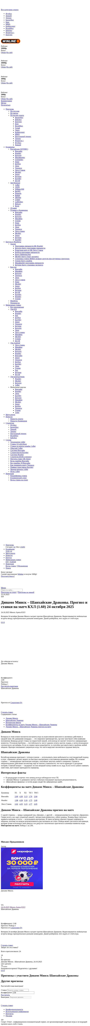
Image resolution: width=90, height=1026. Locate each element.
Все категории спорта (9, 10)
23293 (22, 547)
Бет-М (17, 181)
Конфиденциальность (14, 1009)
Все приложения (17, 307)
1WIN (17, 187)
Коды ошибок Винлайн (19, 461)
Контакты (9, 1014)
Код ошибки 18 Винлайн (20, 463)
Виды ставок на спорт (19, 480)
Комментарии (6, 101)
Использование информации (17, 1012)
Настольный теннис (23, 136)
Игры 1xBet (15, 471)
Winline (20, 574)
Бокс (7, 22)
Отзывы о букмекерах (19, 210)
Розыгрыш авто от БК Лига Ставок (29, 250)
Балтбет (18, 179)
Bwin (17, 206)
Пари (17, 162)
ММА (8, 24)
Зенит (17, 174)
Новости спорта (16, 419)
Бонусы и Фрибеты (13, 242)
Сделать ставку (7, 712)
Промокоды (15, 303)
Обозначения (22, 566)
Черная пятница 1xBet (19, 469)
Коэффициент (6, 993)
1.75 (30, 800)
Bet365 (17, 191)
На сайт (9, 53)
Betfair (17, 195)
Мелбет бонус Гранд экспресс (27, 257)
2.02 (16, 804)
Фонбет (18, 153)
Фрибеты (14, 301)
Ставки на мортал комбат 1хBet (23, 446)
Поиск (8, 568)
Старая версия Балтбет (19, 453)
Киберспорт (10, 26)
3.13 (25, 796)
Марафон (18, 219)
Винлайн (18, 151)
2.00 (16, 796)
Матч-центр (10, 415)
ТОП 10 (9, 551)
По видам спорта (17, 115)
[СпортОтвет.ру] (19, 8)
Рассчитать (5, 995)
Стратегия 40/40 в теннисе (21, 457)
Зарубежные (15, 183)
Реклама (9, 1016)
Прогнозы (10, 109)
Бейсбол (9, 30)
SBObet (18, 198)
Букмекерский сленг (18, 478)
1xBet (17, 185)
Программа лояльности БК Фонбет (29, 246)
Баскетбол (10, 20)
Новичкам (10, 474)
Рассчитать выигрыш (9, 686)
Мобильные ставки (13, 305)
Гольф (17, 128)
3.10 (25, 800)
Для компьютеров (17, 377)
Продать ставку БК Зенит (20, 459)
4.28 (21, 800)
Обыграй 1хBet (16, 448)
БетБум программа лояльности (27, 252)
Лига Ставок (20, 170)
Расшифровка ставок (18, 476)
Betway (18, 204)
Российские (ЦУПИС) (19, 149)
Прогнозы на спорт (8, 592)
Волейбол (9, 28)
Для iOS (13, 309)
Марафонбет (20, 158)
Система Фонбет (17, 455)
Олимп (18, 221)
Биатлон (9, 35)
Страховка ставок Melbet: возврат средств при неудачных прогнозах (42, 259)
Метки (3, 103)
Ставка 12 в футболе (18, 444)
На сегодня (14, 111)
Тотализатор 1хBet (17, 442)
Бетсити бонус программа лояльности (30, 248)
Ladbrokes (19, 202)
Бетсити (18, 155)
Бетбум (18, 164)
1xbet (17, 412)
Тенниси (18, 168)
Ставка (4, 990)
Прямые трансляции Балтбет (21, 467)
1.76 (30, 796)
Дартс (17, 130)
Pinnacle (18, 193)
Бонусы (13, 267)
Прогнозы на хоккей (26, 592)
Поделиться (5, 105)
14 (14, 547)
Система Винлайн (17, 450)
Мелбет (18, 172)
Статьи (8, 440)
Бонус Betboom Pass (23, 254)
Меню (3, 588)
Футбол (9, 14)
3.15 (25, 804)
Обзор (3, 53)
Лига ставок (20, 231)
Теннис (8, 18)
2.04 (35, 796)
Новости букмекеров (18, 421)
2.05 (35, 804)
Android (13, 562)
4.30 (21, 796)
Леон (17, 166)
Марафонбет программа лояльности (29, 263)
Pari (16, 316)
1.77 (30, 804)
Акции (13, 244)
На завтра (14, 113)
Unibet (17, 200)
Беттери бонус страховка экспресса (29, 265)
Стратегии (10, 423)
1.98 (16, 800)
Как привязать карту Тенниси (22, 465)
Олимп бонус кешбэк (23, 261)
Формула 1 (10, 33)
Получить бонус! (8, 576)
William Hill (19, 189)
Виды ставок (11, 566)
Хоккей (9, 16)
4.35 (21, 804)
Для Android (15, 343)
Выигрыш (5, 997)
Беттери (18, 176)
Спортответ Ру (16, 703)
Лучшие (13, 208)
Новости (9, 417)
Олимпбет (19, 160)
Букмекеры (10, 147)
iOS (7, 562)
